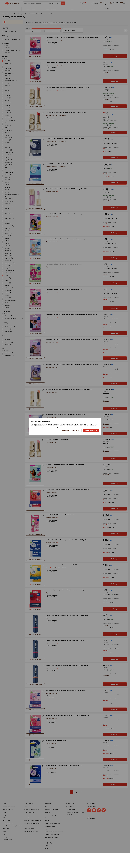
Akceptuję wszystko (91, 430)
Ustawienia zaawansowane (70, 430)
